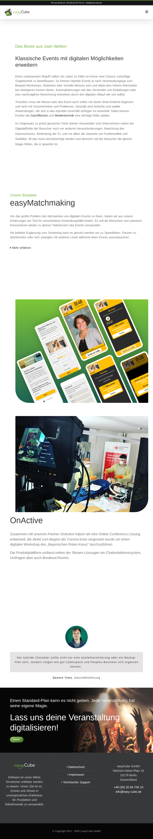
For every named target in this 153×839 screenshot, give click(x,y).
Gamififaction (40, 115)
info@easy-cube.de (94, 3)
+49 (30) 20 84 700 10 (75, 3)
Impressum (76, 774)
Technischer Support (76, 782)
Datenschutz (76, 767)
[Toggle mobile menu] (147, 11)
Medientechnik (64, 115)
